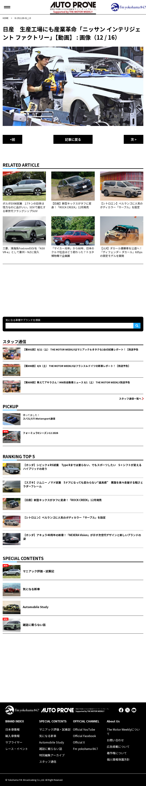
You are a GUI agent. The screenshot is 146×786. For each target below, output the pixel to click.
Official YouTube (84, 729)
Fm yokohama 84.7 (85, 749)
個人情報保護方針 (118, 759)
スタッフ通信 (47, 761)
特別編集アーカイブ (52, 755)
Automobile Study (51, 742)
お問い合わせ (115, 740)
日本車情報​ (12, 729)
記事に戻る (73, 139)
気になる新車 (47, 736)
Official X (79, 742)
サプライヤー (13, 742)
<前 (12, 139)
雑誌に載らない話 (50, 749)
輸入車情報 (12, 736)
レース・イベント (16, 749)
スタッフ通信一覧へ (130, 398)
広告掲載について (118, 746)
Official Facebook (84, 736)
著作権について (117, 753)
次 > (134, 139)
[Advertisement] (29, 286)
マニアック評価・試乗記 (55, 729)
